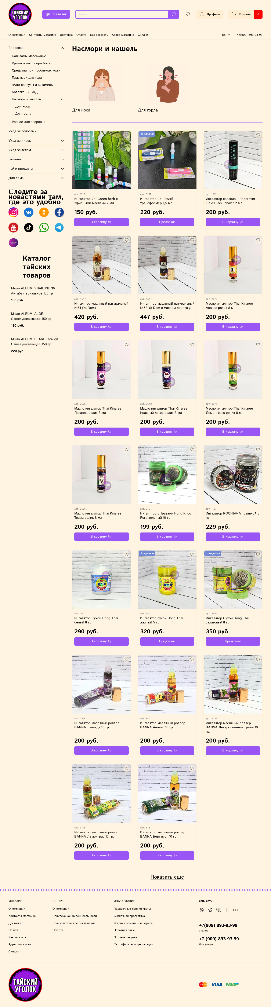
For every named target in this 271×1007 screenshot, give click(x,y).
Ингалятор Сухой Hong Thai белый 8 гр (96, 620)
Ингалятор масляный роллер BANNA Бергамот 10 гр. (162, 834)
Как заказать (99, 35)
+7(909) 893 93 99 (250, 35)
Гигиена (14, 159)
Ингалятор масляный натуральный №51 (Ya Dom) (101, 305)
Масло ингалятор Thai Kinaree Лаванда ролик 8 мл (98, 410)
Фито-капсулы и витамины (32, 85)
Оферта (58, 930)
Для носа (22, 106)
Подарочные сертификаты (132, 909)
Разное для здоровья (28, 122)
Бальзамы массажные (29, 56)
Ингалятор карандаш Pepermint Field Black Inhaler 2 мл (230, 201)
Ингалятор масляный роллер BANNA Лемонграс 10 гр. (96, 834)
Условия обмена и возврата (133, 923)
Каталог (59, 14)
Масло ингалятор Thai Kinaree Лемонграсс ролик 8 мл (229, 410)
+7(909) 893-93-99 (218, 925)
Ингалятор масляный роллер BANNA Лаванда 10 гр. (96, 725)
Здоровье (16, 47)
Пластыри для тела (27, 77)
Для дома (16, 178)
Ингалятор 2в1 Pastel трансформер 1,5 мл (156, 201)
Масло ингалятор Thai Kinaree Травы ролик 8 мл (98, 515)
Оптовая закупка (125, 937)
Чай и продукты (20, 168)
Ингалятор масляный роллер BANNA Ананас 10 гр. (162, 725)
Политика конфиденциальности (75, 916)
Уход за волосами (22, 131)
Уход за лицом (20, 140)
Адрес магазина (123, 35)
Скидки (143, 35)
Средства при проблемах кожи (36, 70)
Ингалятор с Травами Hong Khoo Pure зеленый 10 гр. (165, 515)
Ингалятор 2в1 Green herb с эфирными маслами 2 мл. (96, 201)
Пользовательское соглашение (74, 923)
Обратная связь (124, 930)
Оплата (81, 35)
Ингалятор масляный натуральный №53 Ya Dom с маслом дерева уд (167, 305)
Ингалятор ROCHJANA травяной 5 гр (232, 515)
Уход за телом (19, 150)
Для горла (23, 113)
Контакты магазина (42, 35)
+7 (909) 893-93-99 (219, 939)
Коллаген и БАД (25, 92)
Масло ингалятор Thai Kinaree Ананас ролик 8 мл (229, 305)
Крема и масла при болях (32, 63)
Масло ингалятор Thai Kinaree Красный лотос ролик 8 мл (163, 410)
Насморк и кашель (26, 99)
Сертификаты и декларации (133, 944)
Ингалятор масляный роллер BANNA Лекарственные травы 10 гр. (232, 727)
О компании (16, 35)
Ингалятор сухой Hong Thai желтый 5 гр (161, 620)
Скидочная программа (129, 916)
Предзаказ (167, 222)
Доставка (66, 35)
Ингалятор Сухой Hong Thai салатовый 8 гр (227, 620)
